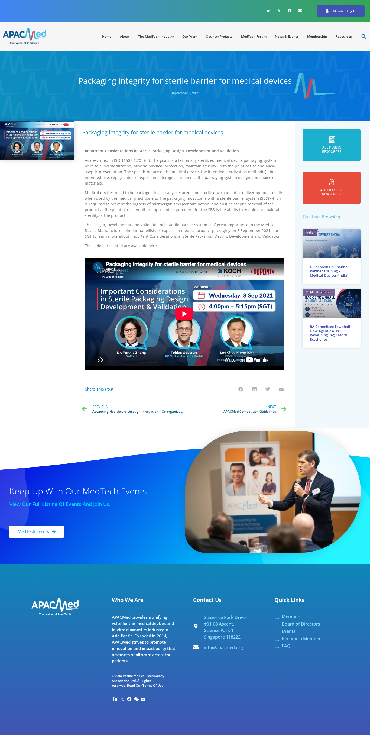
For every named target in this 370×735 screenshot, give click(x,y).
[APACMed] (24, 36)
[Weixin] (136, 699)
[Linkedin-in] (268, 10)
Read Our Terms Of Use (145, 685)
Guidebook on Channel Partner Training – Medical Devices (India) (329, 271)
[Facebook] (290, 10)
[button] (341, 11)
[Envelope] (300, 10)
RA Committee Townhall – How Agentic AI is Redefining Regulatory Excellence (331, 333)
